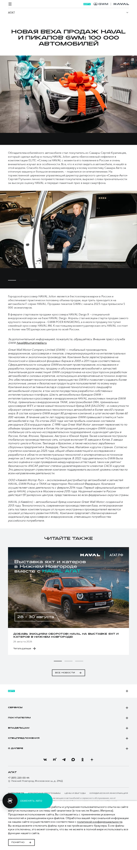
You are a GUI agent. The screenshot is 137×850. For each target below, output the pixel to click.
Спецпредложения (24, 738)
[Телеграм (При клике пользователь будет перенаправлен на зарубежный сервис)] (63, 759)
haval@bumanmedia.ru (32, 343)
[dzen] (92, 759)
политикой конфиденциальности (99, 822)
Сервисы (15, 707)
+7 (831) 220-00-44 (18, 777)
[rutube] (54, 759)
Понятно (18, 842)
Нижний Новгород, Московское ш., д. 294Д (37, 781)
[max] (73, 759)
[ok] (82, 759)
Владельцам (18, 728)
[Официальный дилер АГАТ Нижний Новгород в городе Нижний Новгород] (111, 4)
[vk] (45, 759)
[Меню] (10, 4)
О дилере (15, 748)
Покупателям (19, 718)
